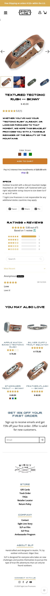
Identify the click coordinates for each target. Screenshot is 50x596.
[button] (9, 110)
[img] (10, 282)
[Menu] (6, 13)
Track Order (25, 493)
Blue (13, 398)
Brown (10, 398)
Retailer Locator (25, 500)
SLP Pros (25, 530)
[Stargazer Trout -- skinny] (12, 370)
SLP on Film (25, 527)
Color (25, 150)
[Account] (40, 12)
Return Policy (25, 504)
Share (27, 209)
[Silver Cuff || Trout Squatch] (37, 327)
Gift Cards (25, 489)
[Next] (47, 51)
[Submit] (42, 440)
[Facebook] (23, 582)
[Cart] (45, 12)
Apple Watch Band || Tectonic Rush (13, 344)
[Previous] (2, 51)
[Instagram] (19, 582)
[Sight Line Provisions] (25, 12)
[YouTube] (30, 582)
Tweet (14, 209)
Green (15, 398)
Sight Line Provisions (28, 586)
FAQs (25, 496)
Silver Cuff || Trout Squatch (37, 343)
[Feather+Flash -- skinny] (37, 370)
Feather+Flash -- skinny (37, 386)
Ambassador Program (25, 534)
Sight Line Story (25, 523)
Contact (25, 520)
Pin (39, 209)
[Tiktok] (27, 582)
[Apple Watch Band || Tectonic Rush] (12, 327)
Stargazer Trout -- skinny (13, 386)
